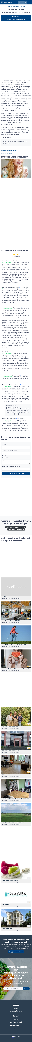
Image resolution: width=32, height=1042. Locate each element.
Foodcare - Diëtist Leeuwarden (10, 726)
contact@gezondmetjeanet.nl (17, 19)
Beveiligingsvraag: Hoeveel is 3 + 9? (11, 466)
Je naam (4, 444)
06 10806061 (16, 16)
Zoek (27, 988)
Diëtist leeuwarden (7, 928)
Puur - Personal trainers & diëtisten (11, 621)
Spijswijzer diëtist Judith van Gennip (11, 750)
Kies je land (17, 1036)
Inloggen (16, 1010)
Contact (16, 1029)
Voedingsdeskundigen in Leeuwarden (17, 6)
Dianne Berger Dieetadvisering (10, 880)
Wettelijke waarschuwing (16, 1021)
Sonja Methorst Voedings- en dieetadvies (13, 822)
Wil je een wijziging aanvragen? (9, 150)
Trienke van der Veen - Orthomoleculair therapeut (15, 669)
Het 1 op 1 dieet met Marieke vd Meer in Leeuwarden (15, 798)
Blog (16, 1013)
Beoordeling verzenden (17, 473)
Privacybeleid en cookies (16, 1022)
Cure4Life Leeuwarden (8, 597)
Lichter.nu (4, 774)
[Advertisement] (16, 39)
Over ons (16, 1008)
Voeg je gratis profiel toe (16, 952)
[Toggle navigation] (29, 2)
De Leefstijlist (5, 904)
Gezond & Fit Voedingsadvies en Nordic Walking (14, 645)
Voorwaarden (16, 1019)
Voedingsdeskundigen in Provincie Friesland (15, 527)
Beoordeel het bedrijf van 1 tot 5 (10, 450)
